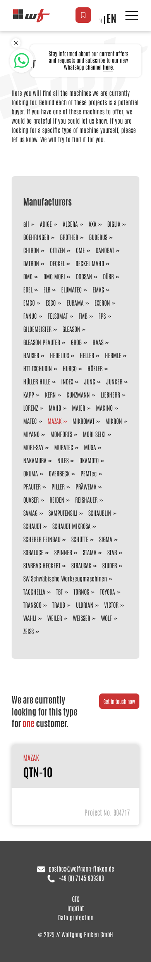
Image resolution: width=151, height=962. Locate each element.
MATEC (30, 421)
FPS (102, 316)
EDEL (28, 289)
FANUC (30, 316)
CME (80, 250)
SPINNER (63, 552)
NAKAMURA (34, 460)
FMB (83, 316)
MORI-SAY (33, 447)
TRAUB (58, 604)
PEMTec (89, 473)
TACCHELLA (34, 591)
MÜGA (90, 447)
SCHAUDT (32, 526)
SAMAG (30, 513)
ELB (46, 289)
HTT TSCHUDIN (37, 368)
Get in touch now (119, 701)
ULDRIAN (84, 604)
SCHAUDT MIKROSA (71, 526)
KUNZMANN (78, 394)
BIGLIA (113, 224)
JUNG (89, 381)
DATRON (31, 263)
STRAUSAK (81, 565)
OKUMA (30, 473)
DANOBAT (105, 250)
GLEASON (71, 329)
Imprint (75, 908)
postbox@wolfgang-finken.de (81, 868)
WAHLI (29, 618)
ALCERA (70, 224)
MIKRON (113, 421)
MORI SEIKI (94, 434)
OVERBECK (59, 473)
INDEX (67, 381)
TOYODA (107, 591)
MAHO (55, 407)
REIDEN (57, 499)
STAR (112, 552)
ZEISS (28, 631)
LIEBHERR (110, 394)
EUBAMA (75, 302)
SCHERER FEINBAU (41, 539)
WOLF (106, 618)
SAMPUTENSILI (62, 513)
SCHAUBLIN (99, 513)
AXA (92, 224)
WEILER (54, 618)
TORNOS (81, 591)
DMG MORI (54, 276)
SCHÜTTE (79, 539)
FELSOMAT (58, 316)
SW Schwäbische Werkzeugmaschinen (65, 578)
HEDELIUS (59, 355)
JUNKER (114, 381)
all (26, 224)
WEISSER (81, 618)
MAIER (78, 407)
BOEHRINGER (36, 237)
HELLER (87, 355)
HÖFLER (95, 368)
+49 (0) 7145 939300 (81, 878)
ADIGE (46, 224)
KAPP (28, 394)
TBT (59, 591)
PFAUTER (32, 486)
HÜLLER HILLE (36, 381)
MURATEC (63, 447)
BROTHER (69, 237)
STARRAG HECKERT (41, 565)
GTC (75, 899)
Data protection (75, 917)
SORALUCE (33, 552)
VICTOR (111, 604)
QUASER (31, 499)
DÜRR (108, 276)
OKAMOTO (89, 460)
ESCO (51, 302)
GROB (76, 342)
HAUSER (31, 355)
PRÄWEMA (86, 486)
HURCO (70, 368)
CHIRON (31, 250)
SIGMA (105, 539)
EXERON (102, 302)
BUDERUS (98, 237)
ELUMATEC (71, 289)
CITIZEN (57, 250)
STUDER (109, 565)
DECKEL (57, 263)
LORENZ (30, 407)
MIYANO (31, 434)
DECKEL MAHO (90, 263)
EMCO (29, 302)
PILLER (58, 486)
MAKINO (104, 407)
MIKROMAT (83, 421)
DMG (28, 276)
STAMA (89, 552)
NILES (63, 460)
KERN (50, 394)
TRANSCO (32, 604)
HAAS (98, 342)
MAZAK (55, 421)
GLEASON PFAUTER (41, 342)
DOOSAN (84, 276)
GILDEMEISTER (37, 329)
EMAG (98, 289)
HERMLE (113, 355)
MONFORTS (61, 434)
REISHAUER (86, 499)
